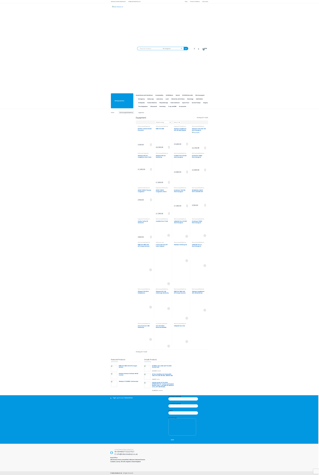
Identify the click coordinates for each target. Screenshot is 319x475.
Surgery (205, 102)
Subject (170, 410)
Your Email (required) (174, 403)
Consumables (159, 95)
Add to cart (150, 144)
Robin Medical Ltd (117, 473)
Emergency (141, 99)
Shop (186, 1)
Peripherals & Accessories (180, 127)
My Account (205, 1)
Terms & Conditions (195, 1)
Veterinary (162, 106)
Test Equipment (143, 106)
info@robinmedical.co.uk (134, 1)
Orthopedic (141, 102)
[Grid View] (138, 122)
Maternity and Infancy (178, 99)
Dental (178, 95)
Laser (167, 99)
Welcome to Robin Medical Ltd (118, 1)
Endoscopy (150, 99)
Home (112, 112)
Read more (168, 235)
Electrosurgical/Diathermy (126, 112)
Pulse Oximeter (175, 102)
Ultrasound (153, 106)
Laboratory (159, 99)
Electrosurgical (199, 95)
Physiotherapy (163, 102)
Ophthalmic (199, 99)
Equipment (176, 126)
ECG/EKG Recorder (187, 95)
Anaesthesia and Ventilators (144, 95)
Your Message (172, 417)
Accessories (182, 106)
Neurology (190, 99)
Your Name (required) (174, 396)
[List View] (140, 122)
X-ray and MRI (172, 106)
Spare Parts (185, 102)
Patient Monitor (152, 102)
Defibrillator (169, 95)
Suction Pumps (196, 102)
